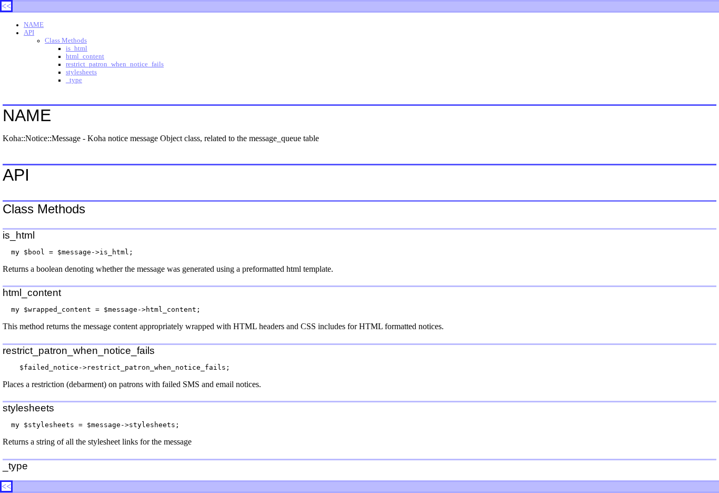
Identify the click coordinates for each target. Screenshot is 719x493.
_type (74, 80)
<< (6, 6)
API (29, 32)
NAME (34, 24)
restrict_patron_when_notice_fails (115, 64)
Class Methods (66, 40)
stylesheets (81, 72)
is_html (76, 48)
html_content (85, 56)
